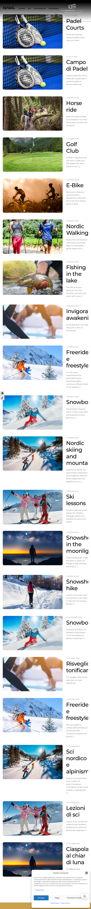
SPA (29, 9)
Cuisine (21, 9)
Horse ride (74, 106)
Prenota (42, 15)
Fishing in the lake (76, 274)
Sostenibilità (40, 9)
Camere (12, 9)
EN (52, 15)
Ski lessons (76, 500)
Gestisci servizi (39, 890)
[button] (86, 873)
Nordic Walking (77, 229)
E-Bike (74, 185)
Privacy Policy (65, 903)
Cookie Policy (54, 903)
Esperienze (54, 9)
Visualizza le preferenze (76, 898)
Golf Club (72, 147)
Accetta (41, 898)
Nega (57, 898)
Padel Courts (75, 24)
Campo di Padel (77, 65)
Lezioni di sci (75, 811)
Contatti (31, 15)
